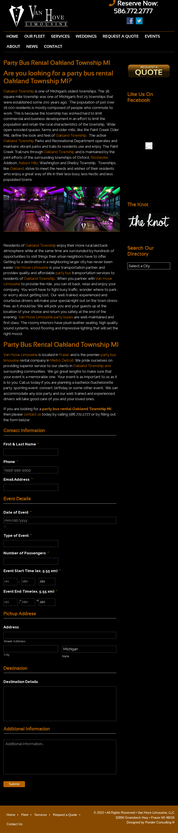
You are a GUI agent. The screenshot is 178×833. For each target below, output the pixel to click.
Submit (14, 784)
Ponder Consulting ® (160, 822)
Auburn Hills (28, 163)
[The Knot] (148, 220)
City (7, 654)
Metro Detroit (62, 360)
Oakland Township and (92, 366)
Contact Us (15, 824)
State (65, 656)
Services (40, 815)
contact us (32, 414)
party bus (63, 273)
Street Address (14, 641)
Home (11, 815)
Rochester (99, 157)
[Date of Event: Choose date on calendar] (4, 527)
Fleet (24, 815)
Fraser (64, 355)
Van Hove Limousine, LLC (156, 812)
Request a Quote (65, 815)
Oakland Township (18, 91)
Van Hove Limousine (44, 16)
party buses (63, 317)
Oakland (17, 168)
